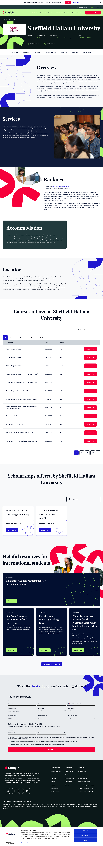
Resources (67, 12)
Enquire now (90, 349)
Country (11, 730)
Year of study (12, 715)
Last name (41, 701)
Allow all (85, 830)
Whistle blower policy (84, 781)
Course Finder (69, 771)
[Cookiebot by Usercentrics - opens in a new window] (10, 843)
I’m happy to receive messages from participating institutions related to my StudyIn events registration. (38, 744)
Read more (11, 601)
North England (34, 44)
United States (56, 792)
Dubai (53, 781)
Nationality (41, 708)
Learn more (12, 530)
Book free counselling (91, 12)
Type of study (72, 708)
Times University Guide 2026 (60, 186)
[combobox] (70, 703)
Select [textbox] (40, 711)
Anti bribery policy (83, 775)
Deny (85, 840)
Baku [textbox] (39, 732)
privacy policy (90, 737)
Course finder (43, 12)
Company (79, 12)
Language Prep (69, 778)
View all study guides (50, 664)
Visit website (51, 44)
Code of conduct (83, 778)
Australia (54, 775)
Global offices (82, 771)
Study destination (73, 715)
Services (50, 12)
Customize (85, 835)
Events (74, 12)
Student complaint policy (85, 788)
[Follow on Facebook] (14, 791)
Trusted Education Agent (85, 792)
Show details (24, 843)
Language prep (59, 12)
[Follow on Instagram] (27, 791)
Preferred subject (43, 715)
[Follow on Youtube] (21, 791)
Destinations (33, 12)
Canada (54, 778)
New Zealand (55, 788)
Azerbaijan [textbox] (11, 732)
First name (11, 701)
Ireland (53, 785)
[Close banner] (100, 829)
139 (93, 453)
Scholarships (68, 781)
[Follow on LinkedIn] (7, 791)
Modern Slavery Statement (86, 785)
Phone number (72, 701)
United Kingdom (56, 771)
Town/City (41, 730)
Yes (68, 2)
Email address (12, 708)
